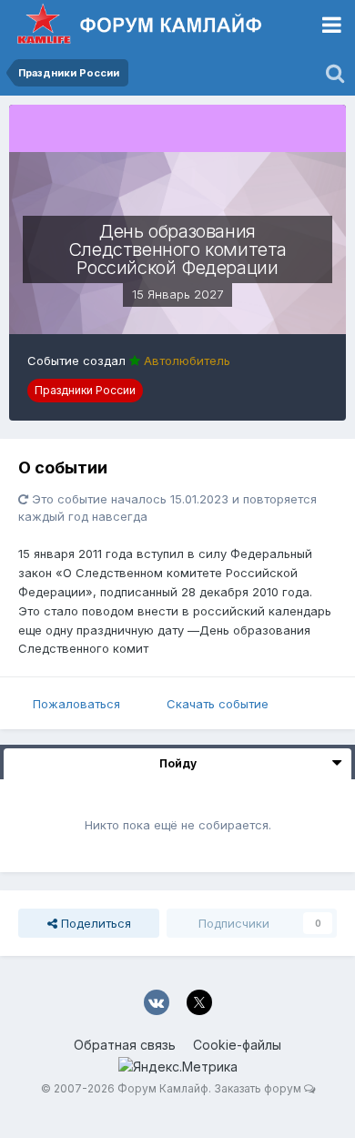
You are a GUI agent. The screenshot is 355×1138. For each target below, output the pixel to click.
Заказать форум (257, 1088)
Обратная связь (125, 1044)
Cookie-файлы (237, 1044)
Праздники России (85, 390)
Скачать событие (218, 703)
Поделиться (94, 923)
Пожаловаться (76, 703)
